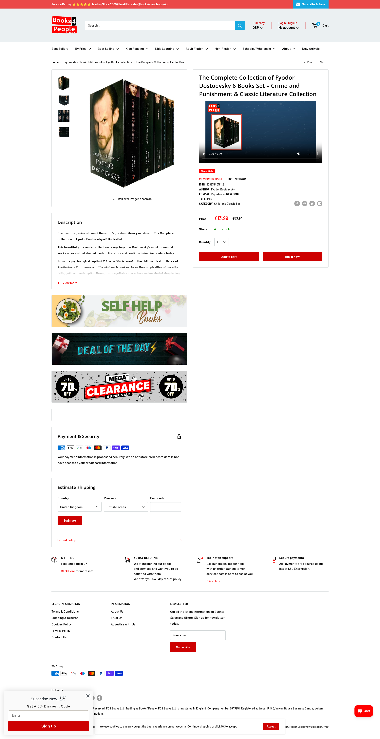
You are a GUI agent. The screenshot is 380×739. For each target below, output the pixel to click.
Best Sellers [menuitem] (59, 48)
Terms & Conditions (65, 611)
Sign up (48, 726)
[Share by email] (319, 203)
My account (286, 27)
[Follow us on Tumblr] (99, 698)
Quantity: (205, 242)
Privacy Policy (60, 630)
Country (63, 498)
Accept (271, 726)
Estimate (70, 520)
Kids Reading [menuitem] (135, 48)
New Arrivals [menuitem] (311, 48)
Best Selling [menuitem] (106, 48)
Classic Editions (210, 179)
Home (55, 62)
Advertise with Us (123, 624)
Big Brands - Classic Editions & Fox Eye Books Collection (97, 62)
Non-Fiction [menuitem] (223, 48)
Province (110, 498)
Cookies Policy (61, 624)
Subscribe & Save (313, 4)
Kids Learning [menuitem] (164, 48)
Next (323, 62)
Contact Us (59, 637)
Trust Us (116, 617)
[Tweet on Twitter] (312, 203)
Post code (157, 498)
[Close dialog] (88, 695)
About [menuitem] (286, 48)
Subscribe (183, 647)
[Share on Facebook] (297, 203)
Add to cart (229, 256)
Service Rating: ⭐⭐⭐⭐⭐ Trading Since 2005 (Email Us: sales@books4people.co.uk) (109, 4)
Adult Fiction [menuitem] (194, 48)
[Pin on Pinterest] (304, 203)
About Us (117, 611)
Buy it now (292, 256)
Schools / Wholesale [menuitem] (257, 48)
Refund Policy (66, 540)
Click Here (68, 571)
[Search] (240, 25)
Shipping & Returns (64, 617)
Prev (310, 62)
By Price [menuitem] (80, 48)
